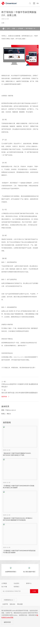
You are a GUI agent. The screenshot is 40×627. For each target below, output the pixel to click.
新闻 (13, 28)
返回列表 (5, 396)
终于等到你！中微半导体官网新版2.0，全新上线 (31, 28)
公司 (8, 28)
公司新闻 (20, 28)
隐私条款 (12, 604)
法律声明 (5, 604)
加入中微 (4, 586)
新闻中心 (29, 583)
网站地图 (20, 604)
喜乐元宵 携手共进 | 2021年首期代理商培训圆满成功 (19, 392)
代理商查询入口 (9, 600)
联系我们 (16, 586)
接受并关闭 (7, 622)
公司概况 (4, 583)
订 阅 (34, 591)
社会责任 (16, 583)
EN (38, 3)
